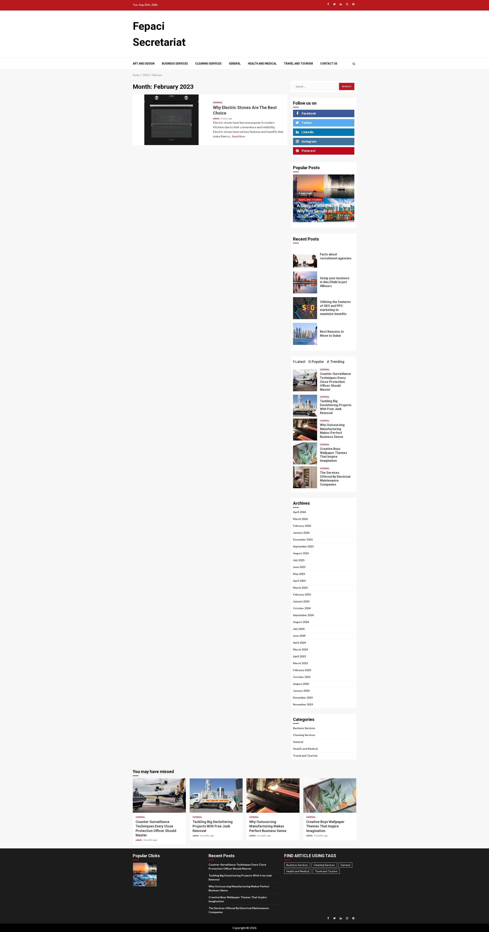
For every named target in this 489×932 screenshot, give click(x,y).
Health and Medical (262, 63)
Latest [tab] (300, 362)
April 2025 (299, 580)
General (235, 63)
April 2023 (299, 656)
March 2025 (300, 587)
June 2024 (299, 635)
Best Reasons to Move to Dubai (305, 334)
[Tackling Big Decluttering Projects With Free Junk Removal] (305, 406)
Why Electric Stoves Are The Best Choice (171, 119)
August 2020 (301, 683)
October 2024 (302, 608)
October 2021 (302, 677)
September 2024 (303, 615)
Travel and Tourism (298, 63)
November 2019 (303, 704)
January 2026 (301, 532)
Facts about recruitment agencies (305, 257)
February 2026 (302, 525)
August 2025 (301, 553)
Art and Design (144, 63)
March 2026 (300, 518)
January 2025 (301, 601)
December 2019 (303, 697)
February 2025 (302, 594)
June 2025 (299, 567)
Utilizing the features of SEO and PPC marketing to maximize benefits (305, 308)
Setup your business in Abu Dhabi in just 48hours (305, 282)
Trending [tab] (336, 362)
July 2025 (298, 560)
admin (216, 118)
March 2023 (300, 663)
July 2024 (298, 628)
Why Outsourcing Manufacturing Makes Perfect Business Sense (305, 430)
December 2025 (303, 539)
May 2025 (299, 573)
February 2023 (302, 670)
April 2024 (299, 642)
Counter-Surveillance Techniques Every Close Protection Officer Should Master (305, 380)
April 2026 (299, 512)
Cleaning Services (208, 63)
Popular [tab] (317, 362)
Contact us (328, 63)
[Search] (353, 63)
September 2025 (303, 546)
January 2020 (301, 690)
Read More (238, 136)
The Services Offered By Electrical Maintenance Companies (305, 477)
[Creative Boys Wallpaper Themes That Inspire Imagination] (305, 453)
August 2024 (301, 622)
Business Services (175, 63)
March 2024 (300, 649)
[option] (323, 200)
